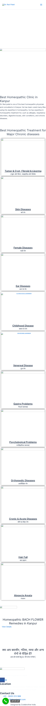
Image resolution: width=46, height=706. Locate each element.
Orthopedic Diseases (23, 480)
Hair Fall (23, 557)
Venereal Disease (23, 365)
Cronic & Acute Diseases (23, 518)
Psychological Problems (23, 442)
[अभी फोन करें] (5, 701)
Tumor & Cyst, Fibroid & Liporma (23, 171)
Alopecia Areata (23, 595)
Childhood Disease (23, 325)
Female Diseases (23, 247)
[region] (23, 26)
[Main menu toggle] (41, 4)
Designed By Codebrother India (23, 705)
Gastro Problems (23, 403)
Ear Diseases (23, 286)
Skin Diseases (23, 209)
